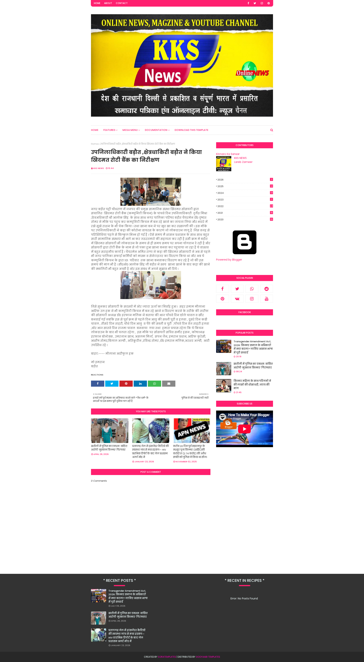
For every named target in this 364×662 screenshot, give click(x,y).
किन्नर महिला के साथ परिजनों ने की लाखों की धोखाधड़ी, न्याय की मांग (252, 384)
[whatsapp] (252, 289)
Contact (122, 3)
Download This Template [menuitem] (191, 130)
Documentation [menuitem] (156, 130)
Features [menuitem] (109, 130)
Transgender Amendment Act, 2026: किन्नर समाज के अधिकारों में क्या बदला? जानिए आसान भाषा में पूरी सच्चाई (253, 347)
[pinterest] (268, 3)
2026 (244, 179)
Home (97, 3)
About (108, 3)
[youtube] (266, 299)
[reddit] (266, 289)
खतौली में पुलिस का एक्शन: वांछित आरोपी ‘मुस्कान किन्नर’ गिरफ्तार (109, 448)
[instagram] (261, 3)
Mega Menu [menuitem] (130, 130)
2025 (245, 186)
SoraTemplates (167, 656)
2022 (245, 206)
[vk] (237, 299)
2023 (244, 199)
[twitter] (254, 3)
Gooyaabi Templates (208, 656)
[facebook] (248, 3)
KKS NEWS (98, 168)
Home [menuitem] (94, 130)
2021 (245, 213)
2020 (245, 219)
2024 (245, 193)
